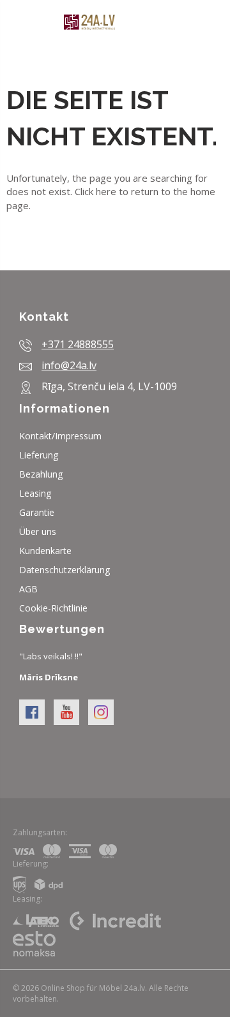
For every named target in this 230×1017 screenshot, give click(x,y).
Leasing (35, 493)
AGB (28, 589)
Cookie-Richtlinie (53, 608)
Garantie (36, 512)
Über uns (37, 531)
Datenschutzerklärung (64, 570)
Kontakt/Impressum (60, 436)
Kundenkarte (45, 551)
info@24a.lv (69, 365)
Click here (95, 191)
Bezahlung (41, 474)
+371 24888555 (78, 344)
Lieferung (38, 455)
